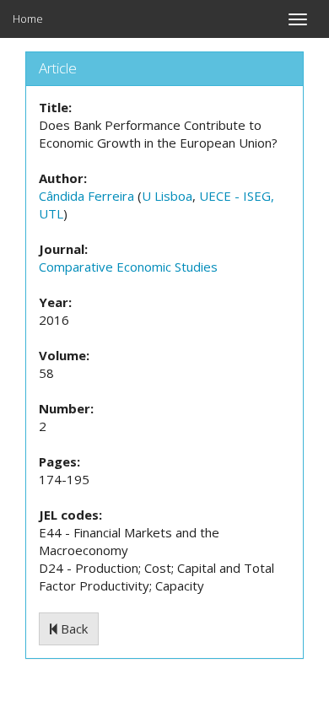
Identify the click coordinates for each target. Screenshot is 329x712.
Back (72, 628)
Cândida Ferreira (86, 195)
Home (28, 18)
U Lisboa (167, 195)
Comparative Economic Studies (128, 266)
